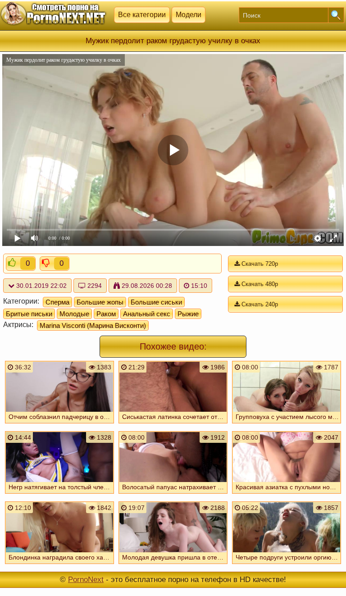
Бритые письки (29, 314)
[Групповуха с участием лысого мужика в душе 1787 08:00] (286, 424)
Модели (188, 14)
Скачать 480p (259, 284)
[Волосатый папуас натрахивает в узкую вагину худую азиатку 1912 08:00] (173, 494)
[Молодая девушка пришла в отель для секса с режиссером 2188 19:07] (173, 565)
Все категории (142, 14)
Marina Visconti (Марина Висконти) (93, 325)
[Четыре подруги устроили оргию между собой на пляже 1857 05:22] (286, 565)
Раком (106, 314)
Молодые (74, 314)
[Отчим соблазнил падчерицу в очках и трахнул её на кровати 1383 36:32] (59, 424)
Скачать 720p (259, 263)
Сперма (57, 302)
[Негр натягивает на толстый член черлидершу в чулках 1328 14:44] (59, 494)
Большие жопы (100, 302)
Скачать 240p (259, 304)
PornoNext (86, 579)
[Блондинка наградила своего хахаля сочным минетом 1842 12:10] (59, 565)
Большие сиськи (156, 302)
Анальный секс (146, 314)
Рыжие (188, 314)
